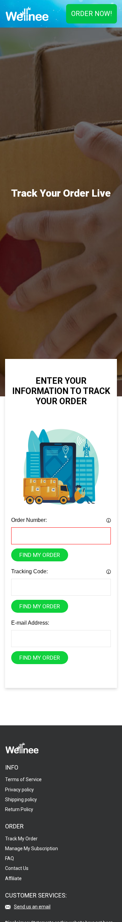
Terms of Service (23, 779)
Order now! (91, 14)
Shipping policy (21, 799)
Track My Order (21, 838)
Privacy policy (19, 789)
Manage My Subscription (31, 848)
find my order (39, 554)
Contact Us (16, 868)
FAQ (9, 858)
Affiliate (13, 878)
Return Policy (19, 809)
